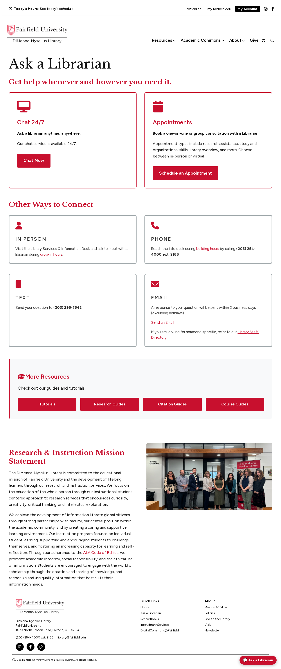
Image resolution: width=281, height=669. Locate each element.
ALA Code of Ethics (100, 552)
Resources (162, 40)
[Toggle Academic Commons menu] (223, 40)
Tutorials (47, 404)
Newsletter (212, 630)
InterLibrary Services (154, 625)
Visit (208, 625)
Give (254, 40)
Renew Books (149, 619)
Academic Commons (201, 40)
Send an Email (162, 322)
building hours (207, 248)
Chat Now (33, 160)
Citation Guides (172, 404)
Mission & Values (216, 607)
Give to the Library (217, 619)
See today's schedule (57, 9)
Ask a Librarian (150, 613)
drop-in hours (51, 254)
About (235, 40)
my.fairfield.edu (219, 9)
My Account (248, 9)
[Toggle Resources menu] (174, 40)
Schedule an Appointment (185, 173)
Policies (210, 613)
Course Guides (235, 404)
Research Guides (109, 404)
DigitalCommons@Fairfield (159, 630)
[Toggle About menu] (243, 40)
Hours (144, 607)
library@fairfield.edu (72, 637)
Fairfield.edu (194, 9)
